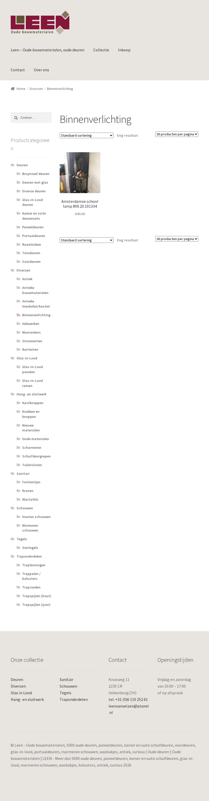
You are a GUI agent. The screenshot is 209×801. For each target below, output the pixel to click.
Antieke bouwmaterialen (35, 290)
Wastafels (30, 499)
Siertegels (30, 547)
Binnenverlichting (36, 315)
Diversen (36, 88)
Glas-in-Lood (27, 358)
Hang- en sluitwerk (31, 394)
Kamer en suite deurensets (34, 216)
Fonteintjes (31, 482)
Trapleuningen (33, 565)
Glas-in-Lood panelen (32, 369)
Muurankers (31, 332)
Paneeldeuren (33, 227)
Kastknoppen (32, 402)
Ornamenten (32, 341)
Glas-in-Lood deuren (32, 202)
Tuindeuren (31, 253)
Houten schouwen (36, 516)
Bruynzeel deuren (35, 173)
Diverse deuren (34, 191)
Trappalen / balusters (31, 576)
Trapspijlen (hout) (36, 596)
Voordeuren (31, 261)
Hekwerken (30, 323)
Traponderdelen (29, 556)
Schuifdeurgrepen (36, 456)
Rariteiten (30, 349)
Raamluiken (31, 244)
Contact (18, 69)
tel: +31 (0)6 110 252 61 (128, 699)
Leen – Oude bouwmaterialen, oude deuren (47, 49)
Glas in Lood (21, 692)
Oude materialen (35, 439)
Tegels (22, 539)
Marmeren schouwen (30, 528)
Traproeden (31, 587)
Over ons (41, 69)
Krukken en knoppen (31, 414)
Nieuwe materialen (31, 428)
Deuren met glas (35, 182)
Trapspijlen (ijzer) (36, 604)
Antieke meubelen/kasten (36, 304)
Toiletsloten (32, 465)
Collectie (101, 49)
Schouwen (25, 508)
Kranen (27, 490)
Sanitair (23, 473)
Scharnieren (31, 447)
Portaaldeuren (33, 235)
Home (21, 88)
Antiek (27, 279)
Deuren (22, 165)
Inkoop (124, 49)
